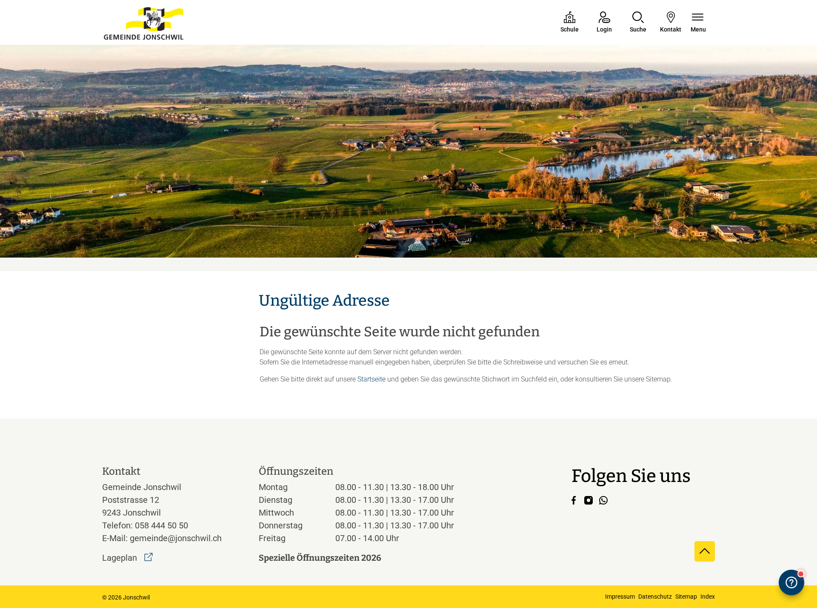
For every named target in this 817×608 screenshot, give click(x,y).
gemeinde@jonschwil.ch (176, 538)
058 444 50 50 (161, 525)
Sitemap (686, 596)
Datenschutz (655, 596)
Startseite (371, 379)
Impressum (620, 596)
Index (707, 596)
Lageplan (127, 558)
